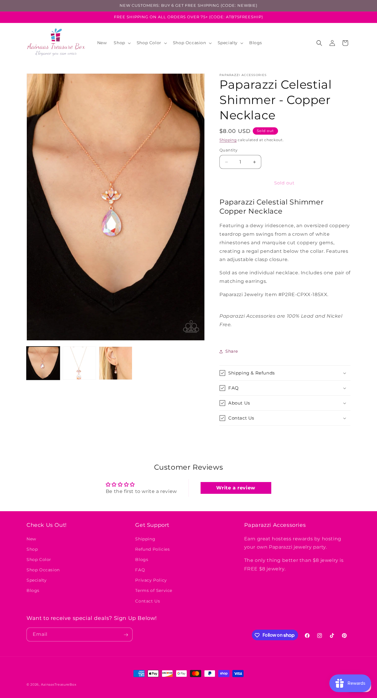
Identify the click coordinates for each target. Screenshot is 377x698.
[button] (121, 43)
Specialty (37, 580)
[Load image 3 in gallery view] (115, 363)
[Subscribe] (125, 635)
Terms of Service (153, 590)
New (31, 538)
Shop (32, 549)
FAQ (140, 569)
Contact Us (147, 600)
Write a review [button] (235, 488)
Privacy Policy (151, 580)
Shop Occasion (43, 569)
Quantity (228, 150)
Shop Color (39, 559)
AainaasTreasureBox (59, 684)
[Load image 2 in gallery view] (79, 363)
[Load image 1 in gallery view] (43, 363)
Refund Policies (152, 549)
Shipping (228, 140)
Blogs (33, 590)
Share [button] (231, 351)
